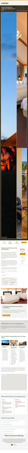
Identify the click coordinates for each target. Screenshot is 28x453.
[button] (26, 2)
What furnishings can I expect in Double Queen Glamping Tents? (10, 420)
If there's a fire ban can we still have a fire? (7, 433)
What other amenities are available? (6, 424)
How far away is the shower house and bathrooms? (8, 429)
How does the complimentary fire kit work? (7, 431)
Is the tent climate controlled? (6, 422)
